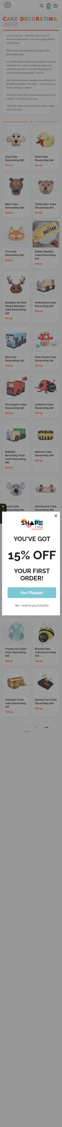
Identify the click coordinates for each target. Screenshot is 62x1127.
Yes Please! (32, 592)
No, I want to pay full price (32, 605)
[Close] (56, 516)
